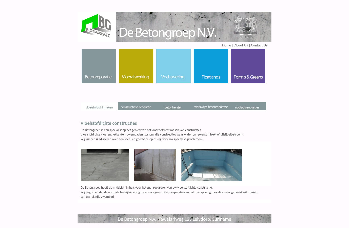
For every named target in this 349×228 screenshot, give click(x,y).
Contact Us (259, 45)
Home (226, 45)
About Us (240, 45)
